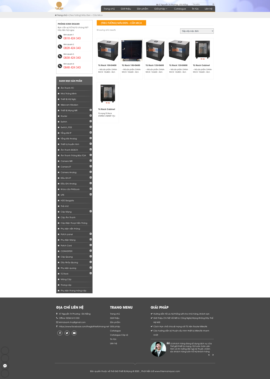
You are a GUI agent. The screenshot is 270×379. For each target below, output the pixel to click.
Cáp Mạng (65, 211)
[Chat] (4, 368)
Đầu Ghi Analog (68, 183)
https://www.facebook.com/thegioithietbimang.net (84, 326)
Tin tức (195, 8)
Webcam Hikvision (69, 104)
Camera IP (65, 166)
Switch (63, 121)
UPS (62, 194)
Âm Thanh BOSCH (69, 149)
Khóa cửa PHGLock (69, 189)
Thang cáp (65, 284)
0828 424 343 (72, 48)
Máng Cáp (65, 279)
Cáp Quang (66, 256)
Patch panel (66, 234)
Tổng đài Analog (68, 138)
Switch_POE (66, 127)
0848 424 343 (72, 67)
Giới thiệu (126, 8)
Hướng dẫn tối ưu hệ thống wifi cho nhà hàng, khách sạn (181, 313)
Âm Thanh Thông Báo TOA (73, 155)
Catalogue (180, 8)
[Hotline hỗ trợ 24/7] (4, 376)
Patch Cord (66, 245)
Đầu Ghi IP (65, 177)
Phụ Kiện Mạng (67, 239)
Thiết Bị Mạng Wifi (68, 110)
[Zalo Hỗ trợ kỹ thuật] (4, 361)
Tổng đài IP (65, 132)
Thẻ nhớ (64, 206)
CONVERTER (66, 251)
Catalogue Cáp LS (119, 334)
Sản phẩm (142, 8)
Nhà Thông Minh (68, 93)
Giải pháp (159, 8)
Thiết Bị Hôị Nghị (68, 99)
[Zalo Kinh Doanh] (4, 353)
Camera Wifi (66, 161)
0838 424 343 (72, 57)
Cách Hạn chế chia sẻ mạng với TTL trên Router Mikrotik (180, 326)
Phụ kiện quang (68, 268)
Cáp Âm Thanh (68, 217)
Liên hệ (208, 8)
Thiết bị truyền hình (69, 144)
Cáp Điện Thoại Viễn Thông (73, 223)
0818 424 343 (72, 38)
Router (63, 116)
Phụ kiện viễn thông (70, 228)
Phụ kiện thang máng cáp (73, 290)
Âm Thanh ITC (67, 87)
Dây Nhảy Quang (69, 262)
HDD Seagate (67, 200)
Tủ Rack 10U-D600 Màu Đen (131, 67)
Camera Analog (68, 172)
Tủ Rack (64, 273)
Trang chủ (109, 8)
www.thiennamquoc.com (167, 371)
